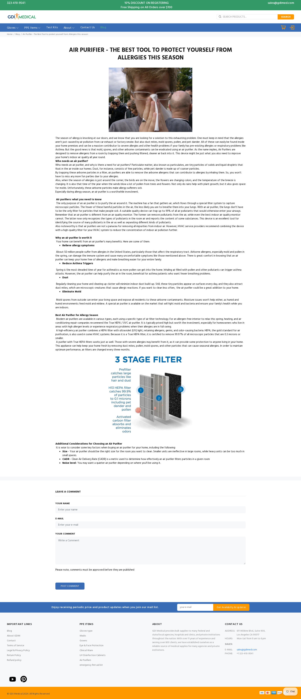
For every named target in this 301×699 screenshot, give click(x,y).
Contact (11, 641)
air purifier (80, 161)
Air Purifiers (85, 660)
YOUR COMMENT (65, 534)
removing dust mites (123, 346)
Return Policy (14, 655)
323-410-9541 (16, 3)
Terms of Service (15, 646)
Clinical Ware (86, 650)
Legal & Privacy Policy (18, 650)
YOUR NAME (62, 504)
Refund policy (14, 660)
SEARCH (286, 17)
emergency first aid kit (91, 665)
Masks (83, 636)
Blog (18, 34)
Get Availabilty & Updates (231, 607)
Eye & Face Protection (91, 646)
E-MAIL (59, 519)
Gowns (83, 641)
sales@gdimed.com (281, 3)
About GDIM (13, 636)
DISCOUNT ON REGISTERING (150, 3)
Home (10, 34)
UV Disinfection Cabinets (92, 655)
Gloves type (86, 631)
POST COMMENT (70, 586)
